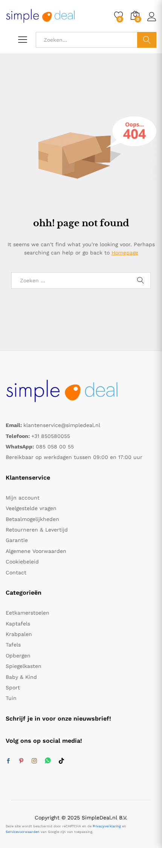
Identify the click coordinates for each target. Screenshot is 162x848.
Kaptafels (18, 624)
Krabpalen (19, 634)
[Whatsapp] (48, 761)
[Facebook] (8, 761)
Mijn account (23, 498)
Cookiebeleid (22, 562)
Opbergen (18, 656)
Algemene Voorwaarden (36, 551)
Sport (13, 687)
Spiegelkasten (23, 666)
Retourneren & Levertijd (37, 530)
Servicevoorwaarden (23, 832)
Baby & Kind (21, 677)
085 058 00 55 (55, 447)
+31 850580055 (50, 436)
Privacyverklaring (107, 826)
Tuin (11, 698)
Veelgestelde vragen (31, 508)
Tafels (13, 645)
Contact (16, 572)
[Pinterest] (21, 761)
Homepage (125, 253)
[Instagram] (34, 761)
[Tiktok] (61, 761)
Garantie (17, 540)
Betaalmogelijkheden (32, 519)
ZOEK (146, 40)
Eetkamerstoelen (27, 613)
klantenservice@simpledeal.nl (61, 425)
